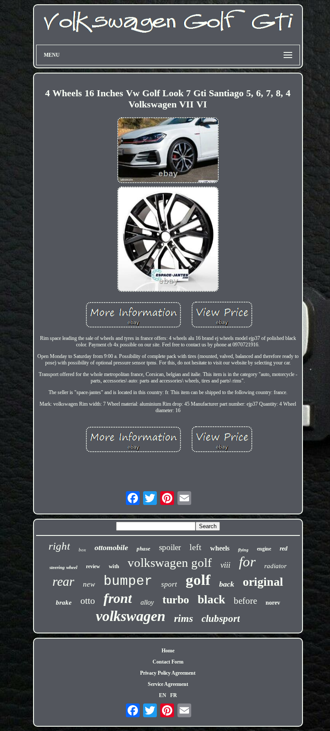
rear (63, 581)
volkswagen (130, 616)
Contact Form (168, 662)
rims (183, 618)
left (195, 547)
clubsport (221, 618)
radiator (275, 566)
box (82, 549)
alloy (147, 602)
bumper (128, 581)
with (114, 566)
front (118, 598)
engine (264, 549)
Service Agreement (168, 684)
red (283, 548)
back (226, 584)
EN (162, 695)
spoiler (170, 547)
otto (87, 600)
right (59, 546)
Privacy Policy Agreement (168, 673)
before (245, 601)
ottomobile (111, 547)
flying (243, 549)
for (247, 561)
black (211, 599)
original (263, 581)
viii (225, 564)
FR (173, 695)
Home (168, 651)
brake (64, 602)
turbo (175, 599)
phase (143, 548)
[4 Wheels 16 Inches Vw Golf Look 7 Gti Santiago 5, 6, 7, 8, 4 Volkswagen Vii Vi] (168, 151)
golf (198, 580)
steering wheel (63, 567)
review (93, 566)
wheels (219, 548)
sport (169, 584)
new (89, 584)
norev (273, 602)
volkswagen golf (170, 562)
